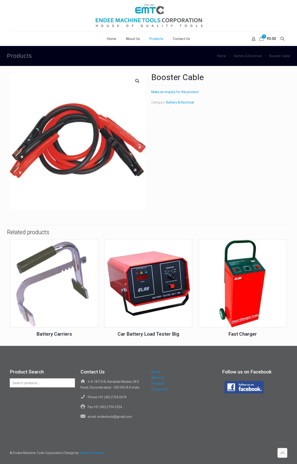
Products (158, 383)
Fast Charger (242, 334)
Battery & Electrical (247, 56)
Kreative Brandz (91, 453)
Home (221, 56)
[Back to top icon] (282, 453)
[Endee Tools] (148, 16)
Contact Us (159, 389)
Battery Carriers (54, 334)
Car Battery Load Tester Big (148, 334)
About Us (158, 378)
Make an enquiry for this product (175, 92)
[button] (137, 81)
